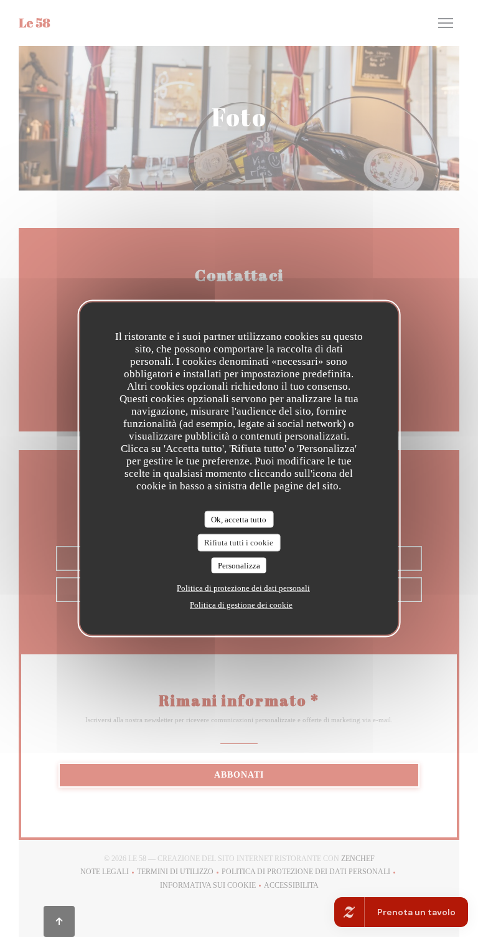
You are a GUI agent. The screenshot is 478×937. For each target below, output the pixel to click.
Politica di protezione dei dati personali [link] (243, 588)
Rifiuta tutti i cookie (238, 542)
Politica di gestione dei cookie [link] (241, 605)
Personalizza (239, 565)
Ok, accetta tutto (238, 519)
